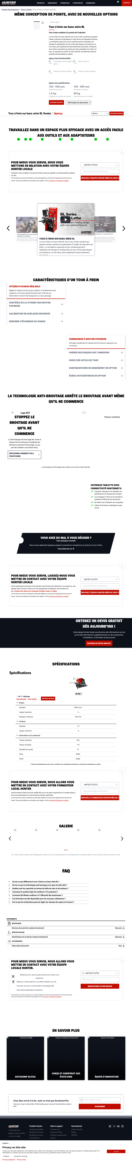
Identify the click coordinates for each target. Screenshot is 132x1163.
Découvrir (118, 928)
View (120, 946)
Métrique (26, 696)
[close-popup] (129, 1143)
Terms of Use (21, 1160)
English (5, 1143)
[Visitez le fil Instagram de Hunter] (114, 1126)
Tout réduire (32, 699)
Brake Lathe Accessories (20, 946)
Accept (116, 1151)
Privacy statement (8, 1160)
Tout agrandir (21, 699)
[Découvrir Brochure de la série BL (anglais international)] (123, 928)
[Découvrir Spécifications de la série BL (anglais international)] (123, 937)
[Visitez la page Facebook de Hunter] (110, 1126)
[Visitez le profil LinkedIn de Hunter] (122, 1126)
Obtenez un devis (56, 102)
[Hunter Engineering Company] (9, 3)
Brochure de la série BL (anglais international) (28, 928)
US (19, 696)
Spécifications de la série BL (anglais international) (30, 937)
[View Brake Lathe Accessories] (123, 945)
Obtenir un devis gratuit (99, 643)
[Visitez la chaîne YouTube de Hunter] (118, 1126)
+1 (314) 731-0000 (14, 1136)
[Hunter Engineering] (13, 1126)
